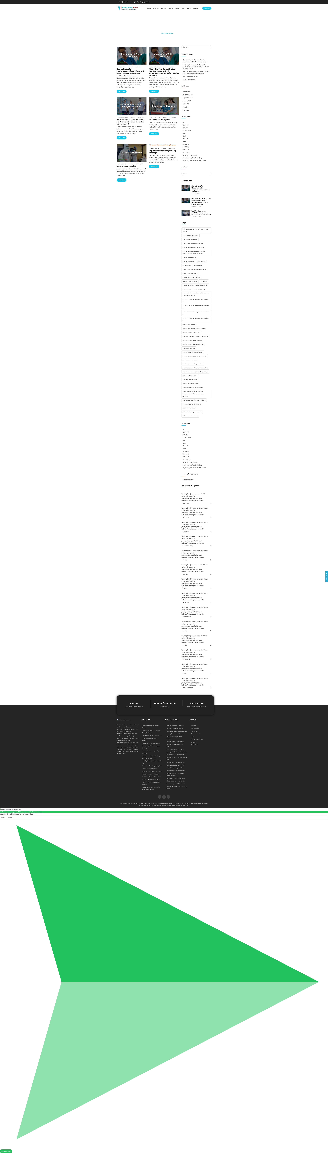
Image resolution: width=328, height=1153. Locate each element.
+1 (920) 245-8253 (123, 2)
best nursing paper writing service (194, 261)
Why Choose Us (195, 728)
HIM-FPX (185, 139)
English (185, 588)
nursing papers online (190, 360)
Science (185, 673)
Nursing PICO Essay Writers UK (150, 774)
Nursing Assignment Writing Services (176, 783)
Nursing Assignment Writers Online (176, 778)
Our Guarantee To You (197, 739)
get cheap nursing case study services (195, 285)
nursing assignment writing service (194, 328)
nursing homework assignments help (195, 356)
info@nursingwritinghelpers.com (140, 2)
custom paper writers (190, 281)
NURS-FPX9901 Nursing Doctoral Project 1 (196, 300)
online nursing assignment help (193, 387)
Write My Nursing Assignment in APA (152, 735)
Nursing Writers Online (190, 379)
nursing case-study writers (191, 332)
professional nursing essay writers (194, 400)
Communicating (188, 546)
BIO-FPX (185, 128)
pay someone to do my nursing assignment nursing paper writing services (194, 394)
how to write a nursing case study (194, 289)
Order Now (207, 8)
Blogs (189, 8)
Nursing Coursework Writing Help (175, 734)
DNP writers (204, 281)
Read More (121, 91)
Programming (187, 659)
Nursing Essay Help (189, 348)
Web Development (188, 687)
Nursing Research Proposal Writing (176, 762)
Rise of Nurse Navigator (159, 120)
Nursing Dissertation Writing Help (175, 765)
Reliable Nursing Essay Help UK (150, 768)
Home (149, 8)
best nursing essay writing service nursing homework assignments (194, 252)
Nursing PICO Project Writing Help (175, 754)
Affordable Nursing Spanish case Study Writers (196, 230)
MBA (184, 141)
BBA (184, 122)
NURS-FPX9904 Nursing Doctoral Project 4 (196, 319)
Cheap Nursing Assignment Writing (176, 781)
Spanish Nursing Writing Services (175, 749)
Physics (185, 645)
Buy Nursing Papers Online (191, 277)
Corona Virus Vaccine (126, 166)
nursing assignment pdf (190, 324)
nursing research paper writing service (195, 371)
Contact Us (196, 8)
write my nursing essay (190, 415)
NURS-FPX (186, 150)
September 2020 (188, 98)
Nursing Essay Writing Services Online (177, 731)
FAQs (183, 8)
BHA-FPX (138, 67)
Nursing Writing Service (190, 155)
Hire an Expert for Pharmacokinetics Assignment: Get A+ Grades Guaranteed (130, 71)
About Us (155, 8)
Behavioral (186, 503)
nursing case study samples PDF (193, 344)
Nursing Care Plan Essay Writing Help (152, 766)
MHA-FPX (186, 144)
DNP (184, 133)
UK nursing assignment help (192, 404)
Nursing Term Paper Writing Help (175, 741)
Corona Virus (139, 164)
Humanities (186, 602)
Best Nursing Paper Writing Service (151, 776)
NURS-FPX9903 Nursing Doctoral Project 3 (196, 313)
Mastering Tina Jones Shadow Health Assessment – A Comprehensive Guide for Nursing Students (164, 72)
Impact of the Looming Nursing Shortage (162, 151)
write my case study (189, 408)
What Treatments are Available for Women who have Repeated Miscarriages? (131, 122)
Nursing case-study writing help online (195, 336)
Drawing (185, 574)
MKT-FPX (186, 147)
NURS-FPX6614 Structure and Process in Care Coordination (196, 294)
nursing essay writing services (193, 352)
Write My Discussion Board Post (175, 725)
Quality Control (195, 745)
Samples (177, 8)
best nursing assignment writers (193, 247)
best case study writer (190, 239)
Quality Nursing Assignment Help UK (151, 771)
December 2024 (187, 94)
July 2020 (186, 104)
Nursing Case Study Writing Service (151, 743)
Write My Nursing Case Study (192, 412)
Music (184, 631)
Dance (185, 560)
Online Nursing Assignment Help (175, 768)
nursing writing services (191, 383)
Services (163, 8)
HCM (184, 136)
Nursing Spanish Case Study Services (176, 752)
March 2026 (186, 91)
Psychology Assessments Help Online (194, 160)
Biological (186, 517)
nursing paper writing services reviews (195, 367)
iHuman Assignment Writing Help (151, 779)
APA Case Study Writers (190, 235)
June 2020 (186, 107)
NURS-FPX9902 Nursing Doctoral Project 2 (196, 307)
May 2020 (186, 110)
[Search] (209, 47)
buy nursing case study (190, 273)
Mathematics (187, 616)
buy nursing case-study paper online (195, 269)
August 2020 (187, 101)
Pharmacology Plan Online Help (192, 158)
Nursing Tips (141, 117)
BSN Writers (198, 265)
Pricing (170, 8)
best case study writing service (193, 243)
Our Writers (194, 742)
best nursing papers (189, 257)
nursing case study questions (192, 340)
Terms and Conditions (196, 734)
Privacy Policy (194, 731)
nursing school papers (190, 375)
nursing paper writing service (192, 364)
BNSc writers (187, 265)
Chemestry (186, 531)
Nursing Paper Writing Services (175, 728)
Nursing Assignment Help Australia (176, 770)
